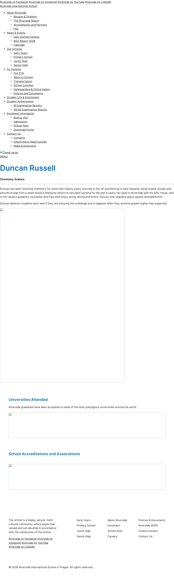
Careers (112, 536)
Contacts (19, 137)
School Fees (21, 125)
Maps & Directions (25, 145)
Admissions (21, 121)
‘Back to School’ (23, 77)
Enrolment (114, 525)
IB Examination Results (28, 105)
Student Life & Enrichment (23, 97)
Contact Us (14, 133)
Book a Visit (21, 117)
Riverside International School (18, 6)
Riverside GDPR (148, 525)
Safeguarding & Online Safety (32, 89)
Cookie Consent (148, 531)
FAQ (16, 28)
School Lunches (23, 85)
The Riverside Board (26, 20)
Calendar (19, 44)
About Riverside (16, 12)
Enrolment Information (20, 113)
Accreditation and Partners (30, 24)
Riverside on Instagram (43, 2)
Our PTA (19, 73)
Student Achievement (20, 101)
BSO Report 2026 (24, 41)
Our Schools (14, 49)
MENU (4, 156)
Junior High (21, 61)
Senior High (21, 65)
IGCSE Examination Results (30, 109)
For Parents (14, 69)
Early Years (21, 53)
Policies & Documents (151, 520)
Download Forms (24, 129)
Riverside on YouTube (71, 2)
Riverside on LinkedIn (98, 2)
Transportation (23, 81)
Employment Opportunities (30, 141)
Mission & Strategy (25, 16)
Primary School (23, 57)
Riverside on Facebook (14, 2)
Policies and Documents (28, 93)
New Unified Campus (26, 36)
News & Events (16, 32)
